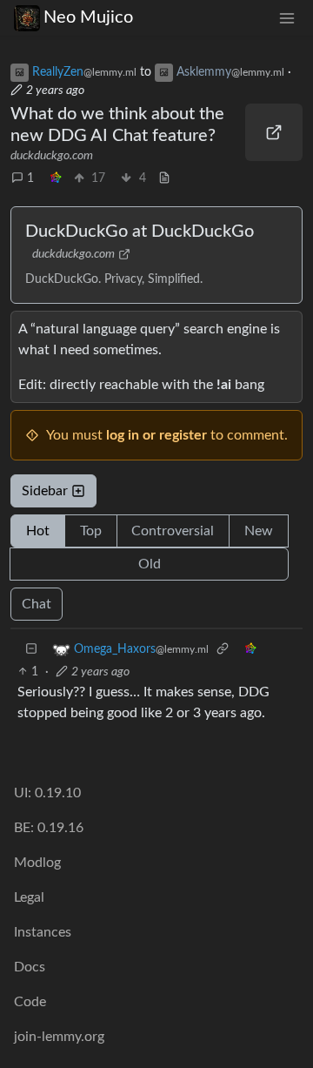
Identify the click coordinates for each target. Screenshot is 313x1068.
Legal (29, 897)
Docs (29, 967)
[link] (56, 179)
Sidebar (45, 491)
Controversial (172, 531)
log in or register (156, 435)
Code (30, 1002)
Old (149, 564)
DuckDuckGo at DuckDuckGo (139, 231)
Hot (38, 531)
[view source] (164, 179)
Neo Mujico (88, 17)
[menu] (287, 17)
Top (91, 531)
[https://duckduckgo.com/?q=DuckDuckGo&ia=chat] (274, 132)
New (258, 531)
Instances (42, 932)
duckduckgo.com (51, 156)
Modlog (37, 863)
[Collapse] (31, 649)
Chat (36, 604)
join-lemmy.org (59, 1037)
